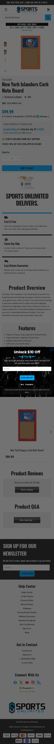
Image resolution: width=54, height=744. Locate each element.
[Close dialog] (51, 349)
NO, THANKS (27, 384)
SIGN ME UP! (27, 378)
